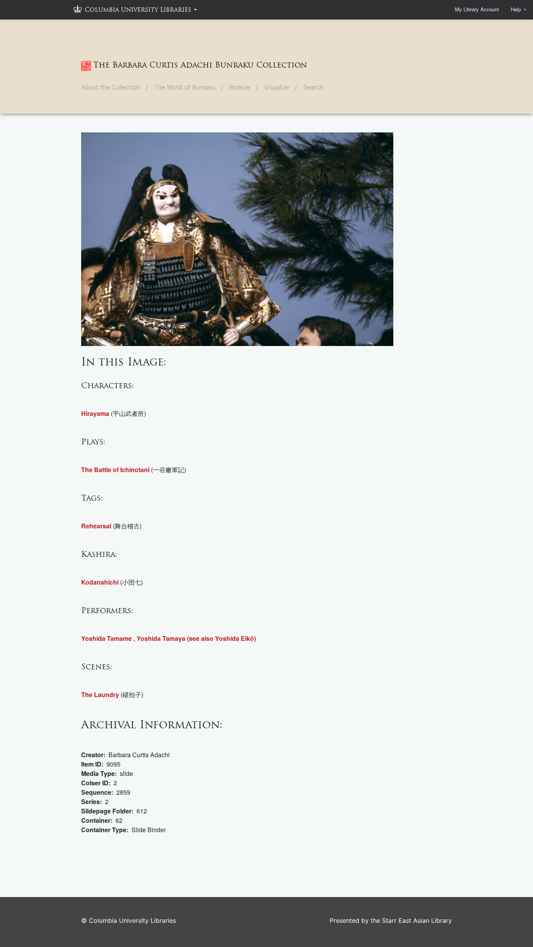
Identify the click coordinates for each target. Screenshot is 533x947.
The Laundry (100, 694)
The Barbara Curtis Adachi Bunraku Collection (200, 65)
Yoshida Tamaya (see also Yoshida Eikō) (196, 638)
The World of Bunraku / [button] (188, 87)
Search (313, 87)
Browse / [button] (243, 87)
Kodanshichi (100, 582)
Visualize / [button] (280, 87)
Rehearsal (96, 525)
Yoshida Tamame (106, 638)
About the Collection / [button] (114, 87)
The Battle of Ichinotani (115, 469)
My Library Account (477, 9)
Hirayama (95, 413)
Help (516, 9)
